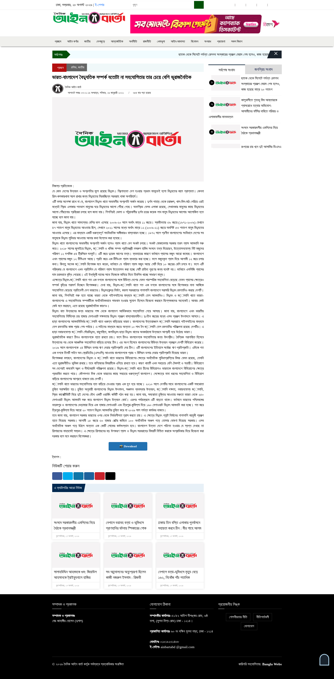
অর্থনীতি (133, 41)
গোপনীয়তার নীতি (238, 617)
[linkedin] (262, 5)
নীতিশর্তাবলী (262, 617)
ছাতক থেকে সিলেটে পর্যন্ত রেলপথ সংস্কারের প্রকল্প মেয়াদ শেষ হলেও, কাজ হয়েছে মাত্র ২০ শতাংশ (221, 54)
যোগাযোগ (249, 626)
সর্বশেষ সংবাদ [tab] (227, 70)
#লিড (74, 67)
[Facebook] (57, 476)
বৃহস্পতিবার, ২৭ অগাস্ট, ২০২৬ (67, 536)
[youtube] (273, 5)
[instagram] (251, 5)
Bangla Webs (272, 664)
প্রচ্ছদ (58, 41)
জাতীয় (87, 41)
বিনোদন (194, 41)
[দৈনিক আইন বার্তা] (89, 18)
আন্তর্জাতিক (117, 41)
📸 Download (128, 446)
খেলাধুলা (161, 41)
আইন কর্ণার (72, 41)
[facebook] (230, 5)
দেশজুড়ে (100, 41)
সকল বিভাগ (236, 41)
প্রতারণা (221, 41)
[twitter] (240, 5)
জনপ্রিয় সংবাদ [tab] (264, 69)
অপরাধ (207, 41)
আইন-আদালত (178, 41)
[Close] (272, 55)
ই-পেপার (99, 5)
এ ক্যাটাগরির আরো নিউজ (68, 488)
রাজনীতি (147, 41)
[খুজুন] (199, 5)
